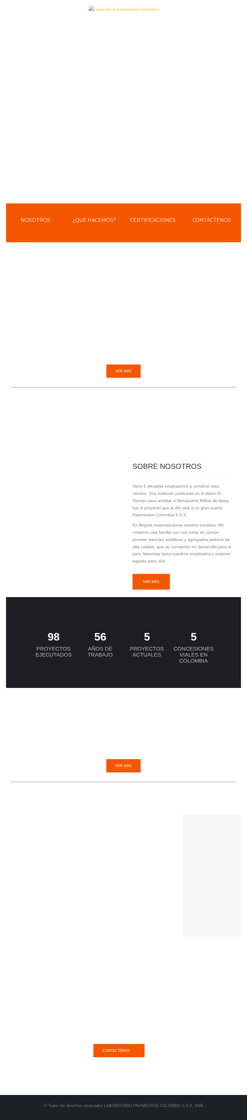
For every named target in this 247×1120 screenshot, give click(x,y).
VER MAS (123, 371)
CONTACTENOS (116, 1050)
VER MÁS (151, 582)
